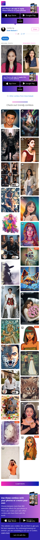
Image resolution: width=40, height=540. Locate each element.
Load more (20, 483)
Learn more (5, 533)
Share (35, 29)
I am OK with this (19, 535)
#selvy (5, 38)
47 (24, 34)
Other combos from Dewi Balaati (21, 96)
